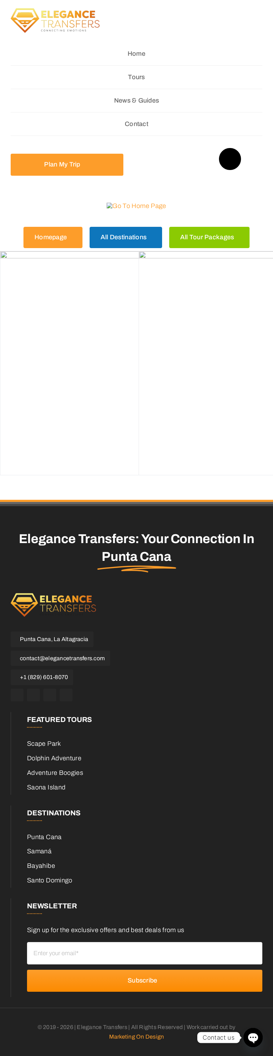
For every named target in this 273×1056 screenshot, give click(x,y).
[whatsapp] (49, 695)
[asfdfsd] (55, 20)
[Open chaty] (253, 1037)
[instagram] (33, 695)
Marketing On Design (136, 1037)
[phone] (66, 695)
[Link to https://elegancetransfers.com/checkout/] (230, 159)
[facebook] (17, 695)
